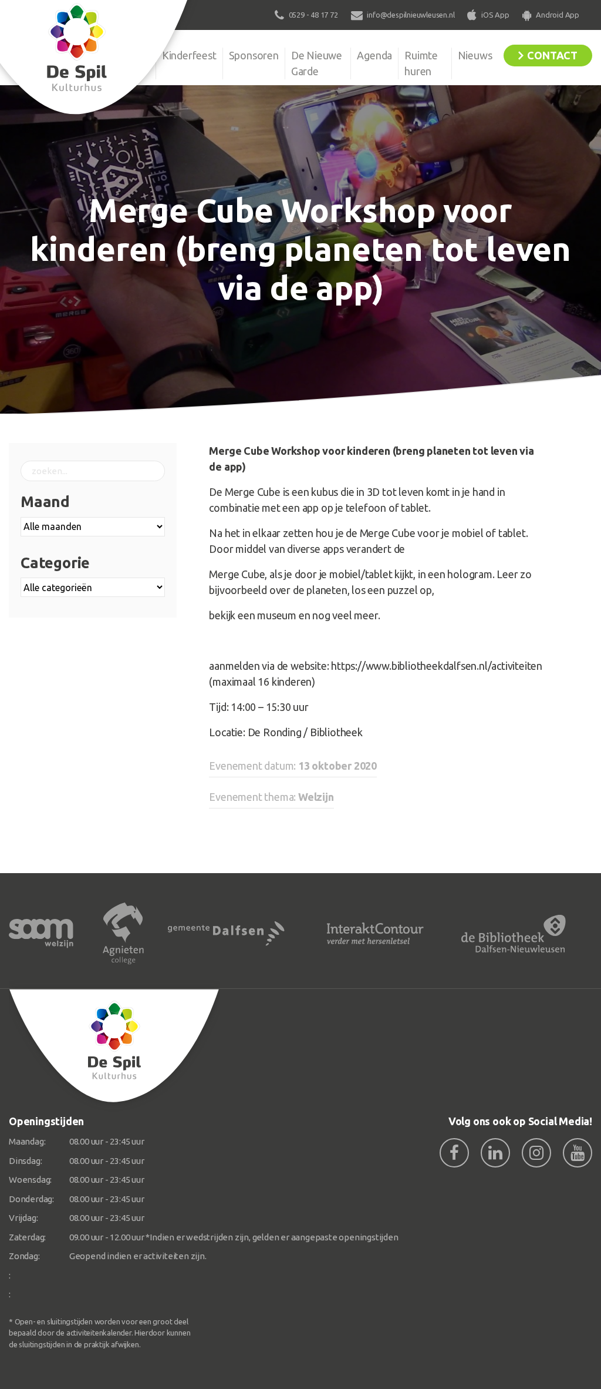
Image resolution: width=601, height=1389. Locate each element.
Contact (552, 55)
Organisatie (123, 55)
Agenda (374, 55)
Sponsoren (254, 55)
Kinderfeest (189, 55)
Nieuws (475, 55)
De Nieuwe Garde (316, 63)
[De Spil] (114, 1045)
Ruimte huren (421, 63)
